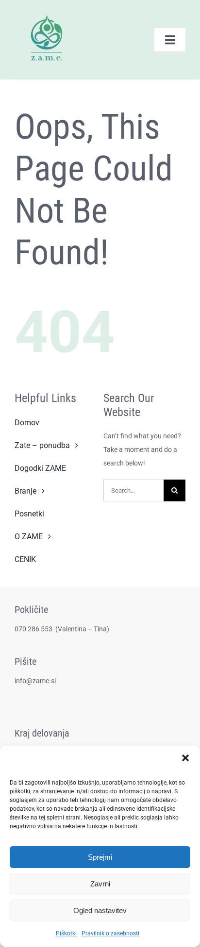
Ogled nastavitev (100, 910)
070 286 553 (34, 629)
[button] (185, 758)
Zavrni (100, 884)
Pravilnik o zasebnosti (110, 933)
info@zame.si (35, 681)
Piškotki (66, 933)
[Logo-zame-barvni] (47, 11)
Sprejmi (100, 857)
